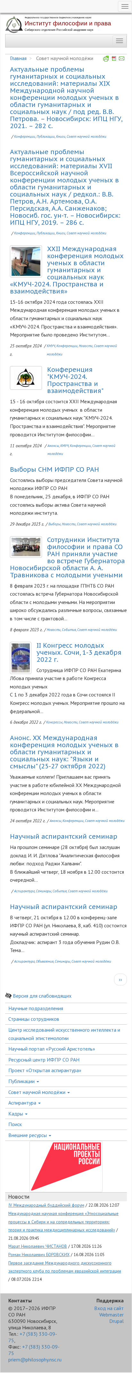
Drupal (116, 1321)
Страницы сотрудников (33, 1019)
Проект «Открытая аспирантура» (44, 1070)
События (69, 629)
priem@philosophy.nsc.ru (35, 1359)
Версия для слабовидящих (42, 996)
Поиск (15, 1124)
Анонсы (53, 445)
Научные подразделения (35, 1008)
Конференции (24, 136)
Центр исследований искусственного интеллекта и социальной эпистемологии (64, 1034)
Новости (86, 346)
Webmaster (111, 1314)
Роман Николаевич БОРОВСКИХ (39, 1254)
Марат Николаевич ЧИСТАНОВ (37, 1246)
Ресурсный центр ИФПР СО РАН (43, 1059)
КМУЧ (51, 346)
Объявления (45, 961)
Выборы (54, 524)
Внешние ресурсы (28, 1135)
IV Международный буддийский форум (46, 1205)
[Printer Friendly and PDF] (114, 58)
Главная (18, 58)
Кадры (16, 1113)
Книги (60, 136)
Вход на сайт (109, 1308)
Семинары (43, 891)
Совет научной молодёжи (86, 136)
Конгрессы (54, 722)
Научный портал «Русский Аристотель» (51, 1048)
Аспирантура (24, 891)
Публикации (46, 136)
